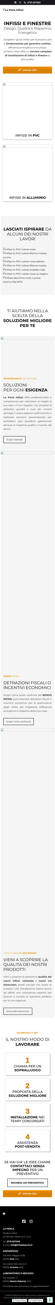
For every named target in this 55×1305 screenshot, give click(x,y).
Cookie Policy (36, 1300)
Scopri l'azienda (14, 439)
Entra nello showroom (17, 1011)
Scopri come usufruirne (18, 721)
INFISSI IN (27, 135)
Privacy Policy (20, 1300)
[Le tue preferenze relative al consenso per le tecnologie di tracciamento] (50, 1300)
